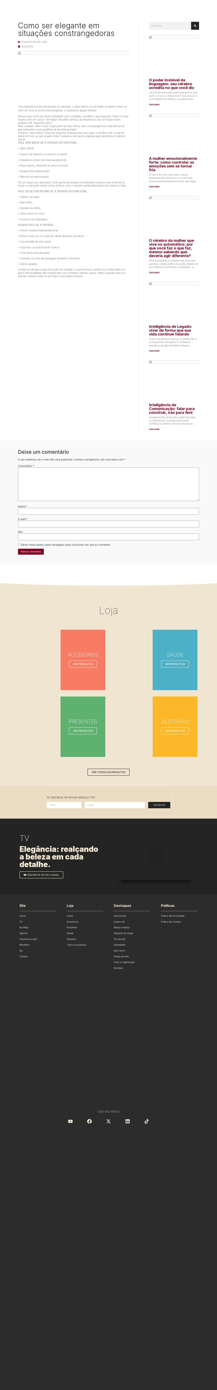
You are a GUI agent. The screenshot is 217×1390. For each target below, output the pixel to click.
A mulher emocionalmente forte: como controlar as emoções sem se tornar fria (173, 164)
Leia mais (154, 104)
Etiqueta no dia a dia (34, 42)
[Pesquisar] (195, 26)
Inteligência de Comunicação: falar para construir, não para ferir (172, 409)
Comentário (26, 466)
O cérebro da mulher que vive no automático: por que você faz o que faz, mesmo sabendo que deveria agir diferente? (171, 248)
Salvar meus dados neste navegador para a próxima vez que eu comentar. (65, 544)
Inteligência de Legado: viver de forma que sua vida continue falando (170, 330)
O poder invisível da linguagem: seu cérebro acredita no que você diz (171, 84)
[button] (155, 856)
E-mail (23, 519)
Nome (22, 506)
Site (20, 532)
